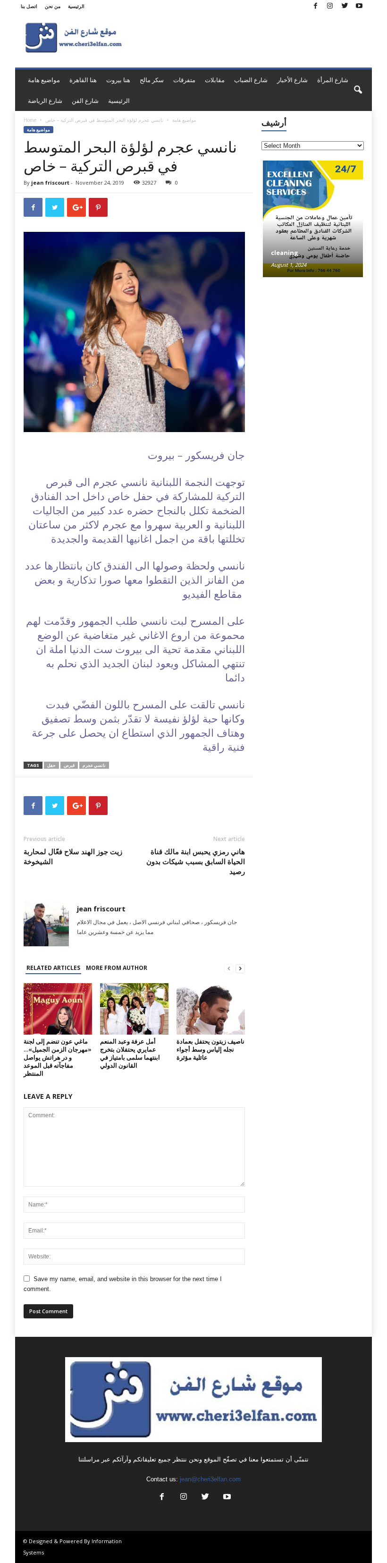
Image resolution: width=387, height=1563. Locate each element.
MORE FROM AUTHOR (116, 968)
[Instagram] (330, 6)
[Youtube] (359, 6)
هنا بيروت (118, 80)
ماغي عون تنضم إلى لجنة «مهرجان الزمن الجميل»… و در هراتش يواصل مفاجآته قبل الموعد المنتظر (58, 1057)
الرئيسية (76, 6)
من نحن (52, 6)
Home (30, 120)
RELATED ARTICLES (53, 968)
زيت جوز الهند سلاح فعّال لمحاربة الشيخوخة (73, 856)
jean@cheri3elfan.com (210, 1479)
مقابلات (215, 80)
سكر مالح (152, 80)
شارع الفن (85, 100)
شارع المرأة (332, 80)
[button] (357, 90)
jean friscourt (50, 182)
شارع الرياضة (45, 100)
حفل (51, 765)
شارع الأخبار (292, 80)
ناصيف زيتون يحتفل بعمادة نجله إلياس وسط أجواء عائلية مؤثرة (210, 1049)
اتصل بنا (29, 6)
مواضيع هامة (44, 80)
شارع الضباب (251, 80)
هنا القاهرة (83, 80)
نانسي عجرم (94, 765)
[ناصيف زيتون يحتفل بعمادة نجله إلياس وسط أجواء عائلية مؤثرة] (211, 1008)
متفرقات (184, 80)
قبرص (69, 765)
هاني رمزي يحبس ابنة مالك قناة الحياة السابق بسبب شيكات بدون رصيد (195, 861)
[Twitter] (344, 6)
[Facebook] (315, 6)
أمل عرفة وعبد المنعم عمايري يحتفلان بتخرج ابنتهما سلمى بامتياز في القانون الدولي (130, 1053)
